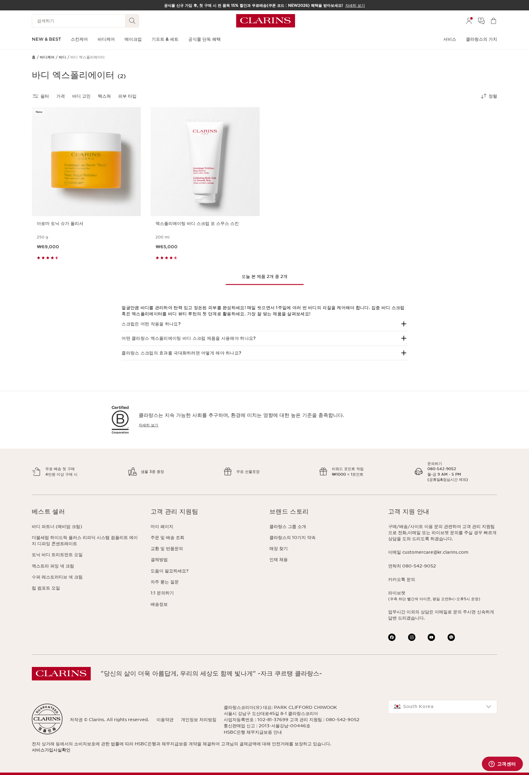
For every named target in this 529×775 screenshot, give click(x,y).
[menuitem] (469, 20)
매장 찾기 (278, 548)
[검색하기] (132, 21)
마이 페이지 (162, 526)
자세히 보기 (148, 425)
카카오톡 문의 (401, 579)
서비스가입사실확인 (51, 749)
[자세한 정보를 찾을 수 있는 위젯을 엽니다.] (502, 764)
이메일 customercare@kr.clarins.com (428, 552)
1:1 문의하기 (162, 592)
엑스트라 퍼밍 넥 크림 (53, 565)
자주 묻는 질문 (165, 581)
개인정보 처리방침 (198, 719)
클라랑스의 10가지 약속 (292, 537)
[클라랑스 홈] (265, 20)
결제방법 (159, 559)
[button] (264, 324)
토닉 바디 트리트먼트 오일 (57, 554)
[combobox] (442, 706)
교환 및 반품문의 (167, 548)
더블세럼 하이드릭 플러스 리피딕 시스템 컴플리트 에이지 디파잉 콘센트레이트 (85, 540)
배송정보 (159, 604)
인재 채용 (278, 559)
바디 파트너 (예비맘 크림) (57, 526)
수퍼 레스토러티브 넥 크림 (57, 577)
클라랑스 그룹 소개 (287, 526)
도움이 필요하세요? (170, 570)
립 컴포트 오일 (46, 588)
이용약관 (165, 719)
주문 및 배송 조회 (167, 537)
